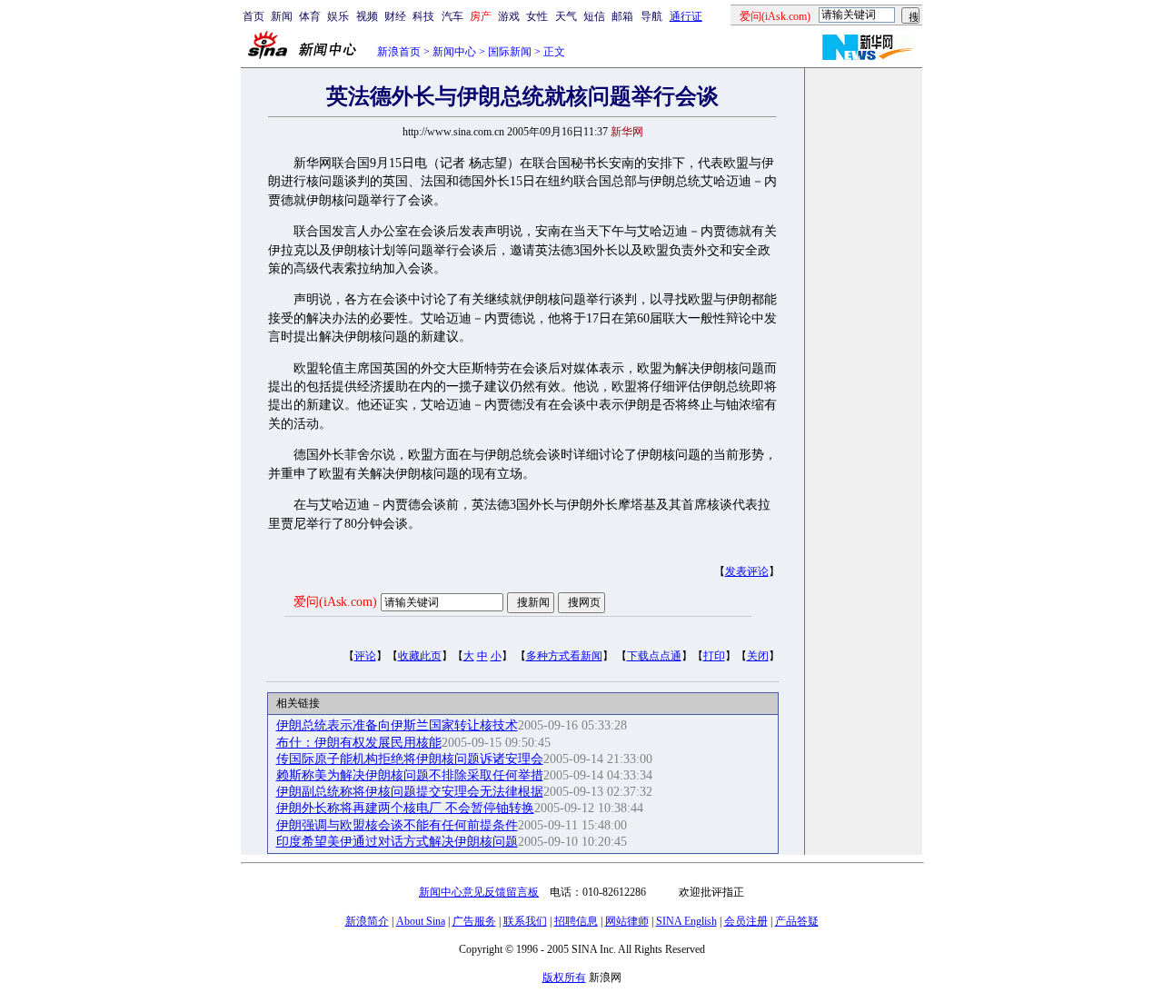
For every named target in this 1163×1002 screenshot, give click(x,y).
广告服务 (474, 921)
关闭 (758, 656)
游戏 (509, 16)
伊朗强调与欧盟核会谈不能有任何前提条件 (397, 825)
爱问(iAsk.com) (335, 602)
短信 (594, 16)
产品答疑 (797, 921)
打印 (714, 656)
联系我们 (525, 921)
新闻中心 (454, 51)
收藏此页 (420, 656)
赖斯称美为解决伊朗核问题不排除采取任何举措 (409, 775)
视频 (367, 16)
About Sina (420, 921)
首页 (253, 16)
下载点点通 (654, 656)
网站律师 (627, 921)
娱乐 (338, 16)
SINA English (686, 921)
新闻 (282, 16)
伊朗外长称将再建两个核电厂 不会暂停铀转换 (405, 808)
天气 (566, 16)
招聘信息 (576, 921)
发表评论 (747, 571)
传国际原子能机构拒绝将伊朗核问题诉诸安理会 (409, 759)
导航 (651, 16)
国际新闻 (510, 51)
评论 (365, 656)
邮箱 (622, 16)
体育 (310, 16)
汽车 (452, 16)
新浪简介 (367, 921)
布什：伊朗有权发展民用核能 (359, 742)
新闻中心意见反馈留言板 (479, 892)
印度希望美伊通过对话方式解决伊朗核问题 (397, 841)
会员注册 (746, 921)
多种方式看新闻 (564, 656)
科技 (423, 16)
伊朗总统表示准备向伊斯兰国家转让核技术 (397, 725)
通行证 (686, 16)
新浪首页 (399, 51)
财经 (395, 16)
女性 (537, 16)
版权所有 (564, 977)
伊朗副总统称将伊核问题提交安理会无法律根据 (409, 792)
